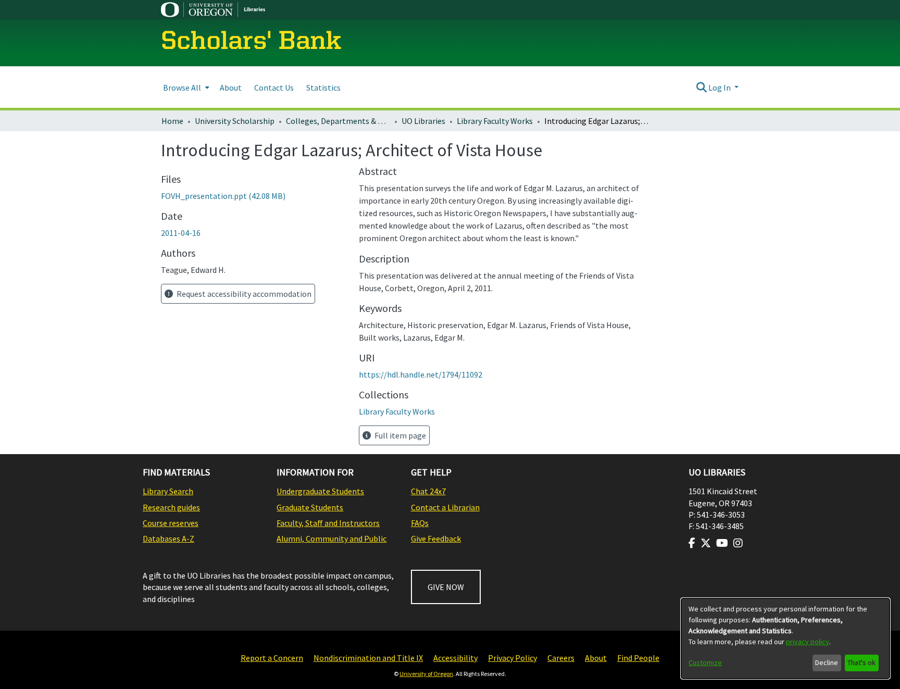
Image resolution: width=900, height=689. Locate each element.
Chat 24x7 (428, 491)
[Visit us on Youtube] (722, 543)
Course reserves (170, 523)
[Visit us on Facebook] (692, 543)
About (596, 658)
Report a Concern (272, 658)
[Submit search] (701, 87)
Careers (560, 658)
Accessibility (455, 658)
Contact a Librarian (445, 507)
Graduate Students (310, 507)
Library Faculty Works (495, 121)
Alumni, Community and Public (331, 538)
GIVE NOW (446, 587)
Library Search (168, 491)
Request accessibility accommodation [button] (243, 294)
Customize (705, 662)
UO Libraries (423, 121)
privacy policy (807, 641)
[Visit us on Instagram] (738, 543)
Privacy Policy (512, 658)
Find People (638, 658)
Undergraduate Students (320, 491)
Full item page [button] (399, 435)
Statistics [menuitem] (323, 87)
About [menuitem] (231, 87)
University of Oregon (426, 674)
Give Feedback (436, 538)
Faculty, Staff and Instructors (328, 523)
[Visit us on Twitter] (706, 543)
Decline (826, 662)
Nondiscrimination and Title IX (368, 658)
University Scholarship (234, 121)
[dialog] (785, 638)
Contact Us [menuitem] (274, 87)
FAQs (420, 523)
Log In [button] (720, 87)
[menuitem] (185, 87)
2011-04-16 (181, 233)
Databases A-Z (168, 538)
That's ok (861, 662)
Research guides (171, 507)
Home (172, 121)
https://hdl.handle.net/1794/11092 (420, 374)
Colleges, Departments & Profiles (338, 121)
